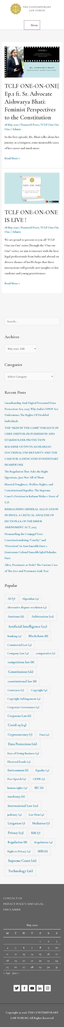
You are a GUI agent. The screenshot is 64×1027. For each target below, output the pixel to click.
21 (32, 960)
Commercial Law (19, 645)
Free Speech (16, 779)
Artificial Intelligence (27, 626)
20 (23, 960)
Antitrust (16, 616)
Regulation (17, 842)
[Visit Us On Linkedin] (40, 988)
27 (24, 967)
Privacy (15, 833)
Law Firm (36, 814)
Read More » (12, 158)
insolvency (16, 796)
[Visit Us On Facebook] (24, 988)
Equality (42, 770)
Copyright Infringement (23, 699)
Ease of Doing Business (23, 753)
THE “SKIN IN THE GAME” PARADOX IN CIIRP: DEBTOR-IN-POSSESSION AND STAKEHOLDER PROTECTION (31, 434)
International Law (23, 806)
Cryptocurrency (20, 735)
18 (7, 960)
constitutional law (22, 681)
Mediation (41, 823)
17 (56, 954)
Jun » (15, 973)
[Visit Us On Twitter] (17, 988)
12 (16, 954)
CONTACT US (12, 898)
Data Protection (22, 744)
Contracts (16, 690)
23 (48, 960)
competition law (21, 662)
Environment (18, 770)
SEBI (43, 851)
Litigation (16, 823)
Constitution (20, 672)
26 (15, 967)
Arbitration (42, 616)
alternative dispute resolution (27, 607)
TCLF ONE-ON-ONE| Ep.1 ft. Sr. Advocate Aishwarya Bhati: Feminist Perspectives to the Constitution (32, 101)
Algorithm (30, 599)
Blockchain (38, 636)
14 (32, 954)
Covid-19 (17, 725)
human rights (17, 788)
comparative (45, 653)
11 (7, 954)
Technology (20, 871)
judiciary (14, 814)
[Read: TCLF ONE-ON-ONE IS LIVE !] (32, 188)
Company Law (18, 653)
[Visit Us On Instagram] (47, 988)
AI (11, 599)
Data (44, 734)
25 (7, 967)
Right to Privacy (19, 851)
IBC (38, 788)
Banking (14, 636)
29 (40, 967)
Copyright (39, 690)
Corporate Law (19, 716)
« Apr (6, 973)
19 (15, 960)
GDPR (39, 779)
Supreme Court (22, 861)
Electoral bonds (19, 762)
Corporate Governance (23, 707)
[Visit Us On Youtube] (32, 988)
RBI (35, 833)
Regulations (43, 842)
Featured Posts (30, 124)
